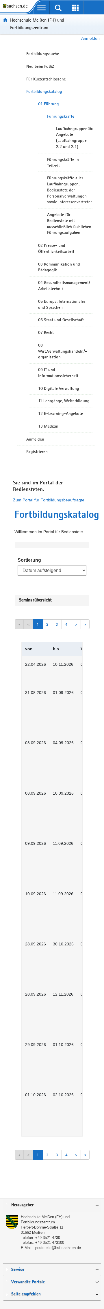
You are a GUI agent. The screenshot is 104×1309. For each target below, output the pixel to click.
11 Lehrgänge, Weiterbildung (64, 400)
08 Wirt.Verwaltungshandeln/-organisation (62, 351)
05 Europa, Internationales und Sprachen (62, 304)
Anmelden (90, 38)
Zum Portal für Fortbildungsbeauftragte (48, 500)
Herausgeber (22, 1205)
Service (17, 1269)
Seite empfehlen (26, 1294)
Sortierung (29, 560)
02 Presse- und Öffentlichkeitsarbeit (56, 248)
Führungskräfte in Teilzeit (63, 162)
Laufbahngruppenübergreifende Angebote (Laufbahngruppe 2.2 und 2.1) (74, 137)
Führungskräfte (60, 116)
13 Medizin (48, 426)
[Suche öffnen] (58, 7)
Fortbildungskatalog (44, 91)
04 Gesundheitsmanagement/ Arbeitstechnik (64, 285)
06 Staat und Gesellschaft (61, 319)
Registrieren (37, 451)
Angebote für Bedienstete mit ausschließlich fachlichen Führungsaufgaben (69, 223)
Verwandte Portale (28, 1282)
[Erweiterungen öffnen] (75, 7)
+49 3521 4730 (47, 1237)
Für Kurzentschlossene (46, 79)
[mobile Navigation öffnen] (41, 7)
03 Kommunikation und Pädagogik (59, 267)
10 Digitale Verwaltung (58, 388)
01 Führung (48, 103)
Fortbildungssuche (42, 53)
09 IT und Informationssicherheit (58, 372)
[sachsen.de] (16, 8)
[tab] (52, 1205)
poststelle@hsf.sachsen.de (58, 1248)
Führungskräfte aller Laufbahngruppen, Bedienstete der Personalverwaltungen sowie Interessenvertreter (69, 189)
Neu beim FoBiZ (40, 66)
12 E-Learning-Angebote (60, 413)
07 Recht (46, 332)
